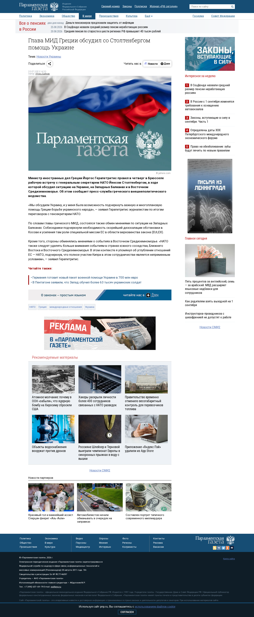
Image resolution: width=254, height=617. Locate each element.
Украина (89, 307)
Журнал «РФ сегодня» (164, 6)
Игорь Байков (43, 73)
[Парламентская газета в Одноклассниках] (227, 548)
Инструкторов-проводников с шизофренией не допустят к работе (208, 315)
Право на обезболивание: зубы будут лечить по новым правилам (208, 148)
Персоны (81, 542)
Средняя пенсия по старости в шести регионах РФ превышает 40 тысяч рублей (106, 31)
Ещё (147, 16)
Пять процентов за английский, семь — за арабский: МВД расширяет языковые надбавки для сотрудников (209, 287)
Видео (79, 538)
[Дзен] (165, 64)
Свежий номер (110, 6)
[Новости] (151, 64)
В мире (87, 16)
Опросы (103, 538)
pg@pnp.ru (56, 587)
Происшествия (108, 16)
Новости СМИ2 (99, 470)
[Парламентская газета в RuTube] (232, 548)
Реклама (158, 542)
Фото (125, 538)
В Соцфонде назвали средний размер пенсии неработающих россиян (99, 27)
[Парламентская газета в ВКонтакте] (219, 548)
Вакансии (158, 546)
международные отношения (66, 307)
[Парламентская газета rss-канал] (215, 548)
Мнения (103, 542)
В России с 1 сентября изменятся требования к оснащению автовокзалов (209, 105)
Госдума (198, 16)
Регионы (127, 542)
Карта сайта (229, 559)
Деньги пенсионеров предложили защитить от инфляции (90, 23)
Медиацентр (83, 546)
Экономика (46, 16)
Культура (131, 16)
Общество (68, 16)
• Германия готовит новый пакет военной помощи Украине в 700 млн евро (84, 277)
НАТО (32, 307)
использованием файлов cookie (155, 606)
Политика (25, 16)
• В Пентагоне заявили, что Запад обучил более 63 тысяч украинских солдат (86, 282)
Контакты (159, 538)
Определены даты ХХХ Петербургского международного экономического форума (207, 134)
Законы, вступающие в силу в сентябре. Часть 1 (207, 119)
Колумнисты (129, 546)
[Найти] (232, 6)
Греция (42, 307)
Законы (127, 6)
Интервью (105, 546)
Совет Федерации (223, 16)
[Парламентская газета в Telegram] (223, 548)
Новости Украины (48, 56)
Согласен (127, 612)
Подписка (141, 6)
